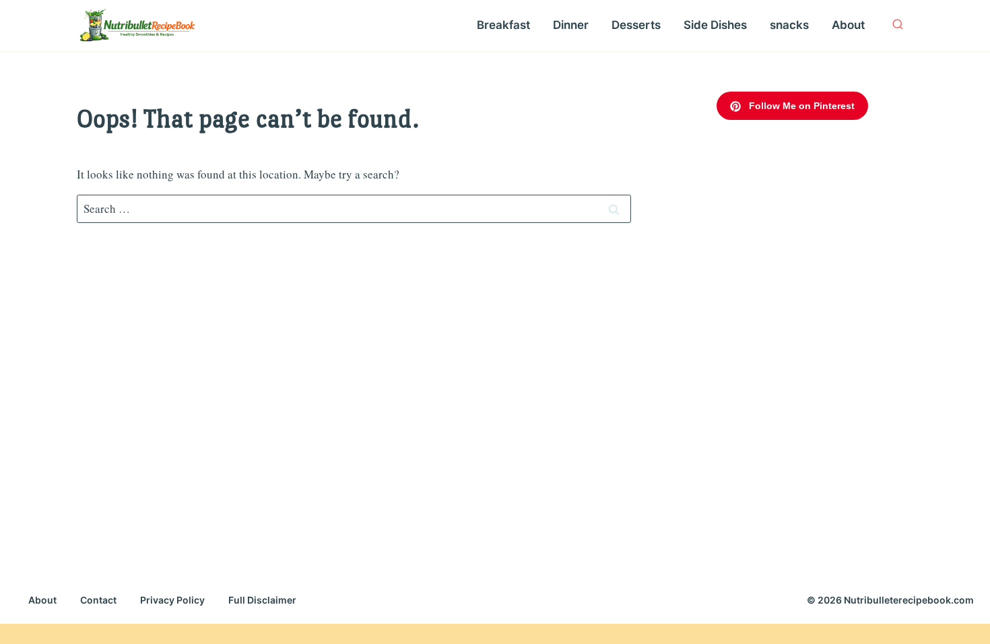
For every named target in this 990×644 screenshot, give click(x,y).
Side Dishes (715, 25)
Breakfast (503, 25)
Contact (98, 600)
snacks (789, 25)
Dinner (571, 25)
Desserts (636, 25)
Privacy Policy (172, 600)
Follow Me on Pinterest (800, 105)
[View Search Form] (898, 25)
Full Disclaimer (262, 600)
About (848, 25)
